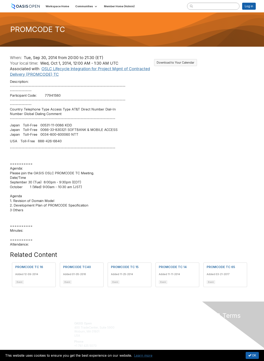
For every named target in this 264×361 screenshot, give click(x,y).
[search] (191, 6)
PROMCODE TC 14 (173, 267)
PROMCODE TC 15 (125, 267)
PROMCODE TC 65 (221, 267)
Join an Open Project (148, 329)
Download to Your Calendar (175, 62)
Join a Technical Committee (152, 335)
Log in (249, 6)
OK (253, 355)
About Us (199, 323)
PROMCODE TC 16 (29, 267)
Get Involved (142, 323)
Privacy (198, 327)
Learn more (143, 355)
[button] (86, 6)
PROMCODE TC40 (77, 267)
